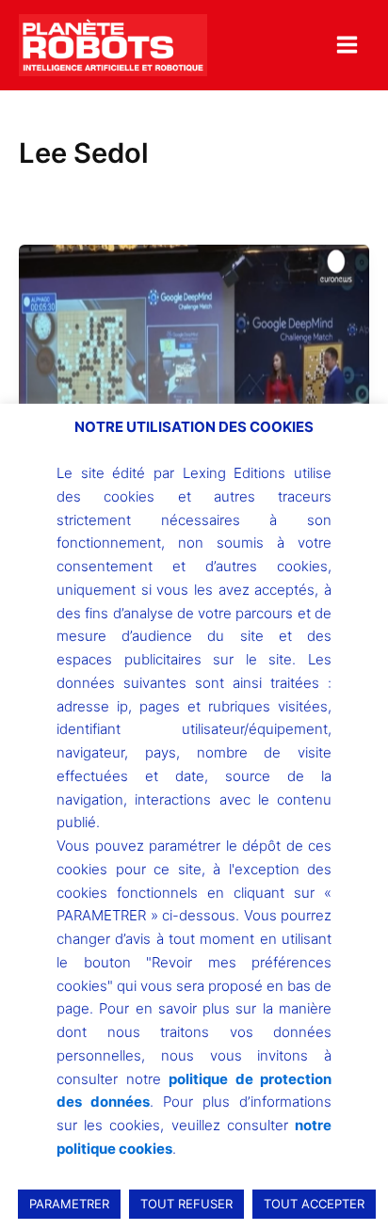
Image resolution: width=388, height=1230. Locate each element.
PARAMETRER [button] (69, 1203)
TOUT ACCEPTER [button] (314, 1203)
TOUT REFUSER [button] (186, 1203)
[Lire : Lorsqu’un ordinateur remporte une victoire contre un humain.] (194, 375)
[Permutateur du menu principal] (347, 45)
